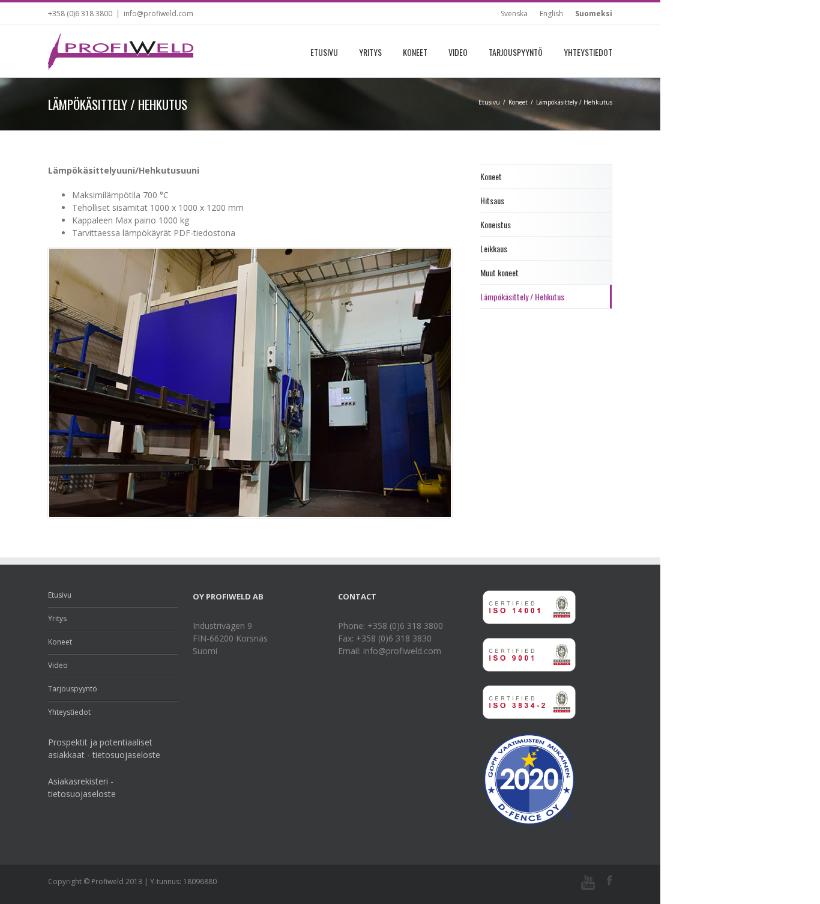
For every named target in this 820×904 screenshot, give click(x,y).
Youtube (588, 882)
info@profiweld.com (158, 13)
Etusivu (324, 52)
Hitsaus (492, 200)
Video (458, 52)
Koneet (415, 52)
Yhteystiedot (588, 52)
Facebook (609, 880)
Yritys (370, 52)
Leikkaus (493, 248)
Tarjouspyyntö (516, 52)
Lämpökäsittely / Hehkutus (522, 296)
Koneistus (495, 224)
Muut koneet (499, 272)
